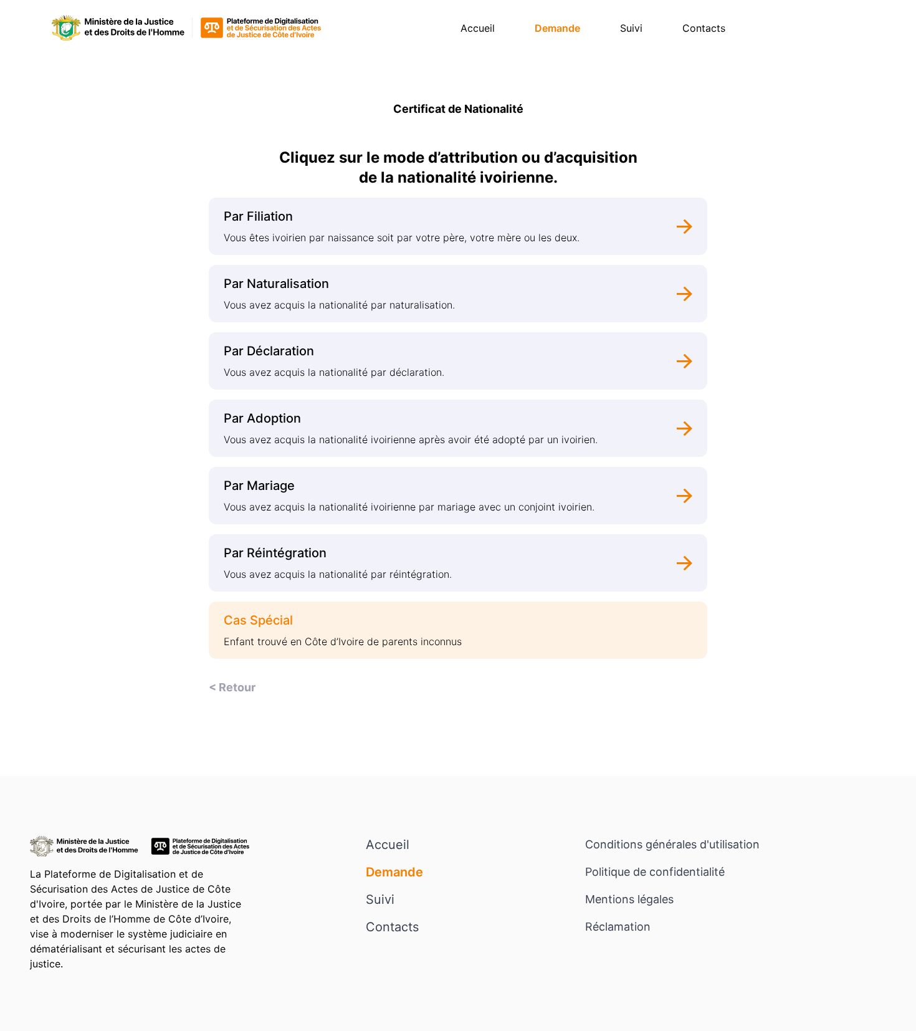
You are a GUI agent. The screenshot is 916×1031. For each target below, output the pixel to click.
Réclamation (618, 926)
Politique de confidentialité (655, 871)
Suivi (631, 28)
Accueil (477, 28)
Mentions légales (629, 899)
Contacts (703, 28)
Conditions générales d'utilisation (672, 844)
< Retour (232, 687)
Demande (557, 28)
